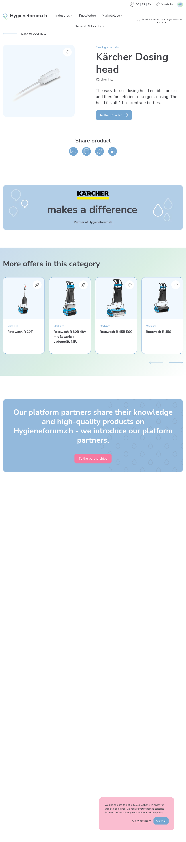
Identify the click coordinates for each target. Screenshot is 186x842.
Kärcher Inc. (104, 79)
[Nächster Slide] (176, 362)
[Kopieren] (99, 151)
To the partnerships (93, 458)
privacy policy (155, 812)
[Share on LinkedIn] (112, 151)
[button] (72, 16)
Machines (12, 326)
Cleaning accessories (107, 47)
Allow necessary (141, 821)
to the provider (111, 115)
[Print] (86, 151)
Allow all (161, 821)
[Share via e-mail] (73, 151)
